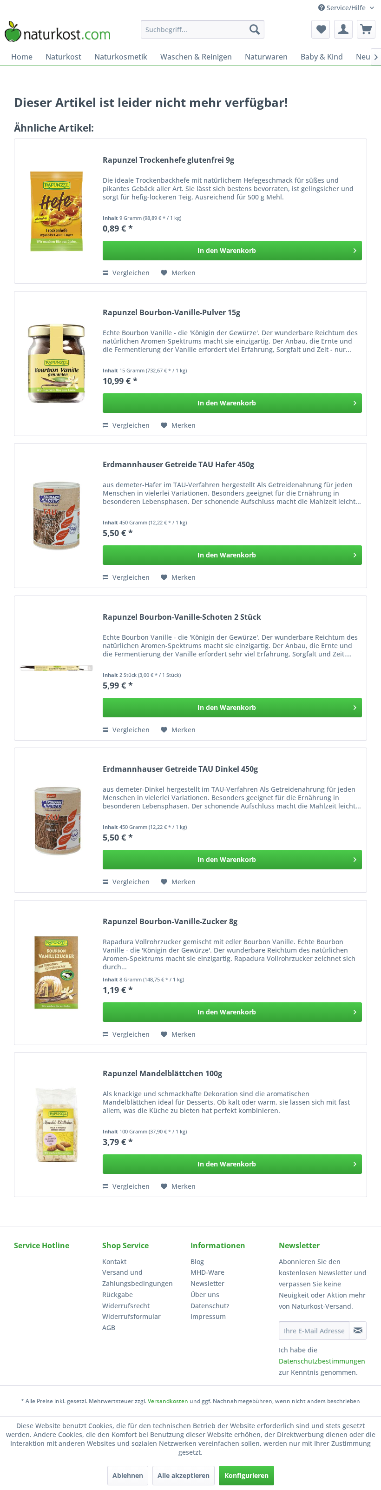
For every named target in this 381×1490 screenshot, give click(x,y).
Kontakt (114, 1261)
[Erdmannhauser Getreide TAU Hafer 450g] (56, 515)
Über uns (204, 1294)
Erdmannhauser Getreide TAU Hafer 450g (178, 465)
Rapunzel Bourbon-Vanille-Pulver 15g (171, 313)
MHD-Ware (207, 1272)
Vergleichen (130, 272)
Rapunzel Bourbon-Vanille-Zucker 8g (170, 922)
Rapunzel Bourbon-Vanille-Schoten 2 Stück (182, 617)
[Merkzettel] (320, 29)
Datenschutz (210, 1305)
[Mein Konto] (343, 29)
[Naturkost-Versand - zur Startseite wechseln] (57, 31)
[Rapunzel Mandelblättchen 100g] (56, 1124)
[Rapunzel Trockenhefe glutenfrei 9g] (56, 211)
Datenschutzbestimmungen (322, 1361)
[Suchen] (254, 29)
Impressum (208, 1316)
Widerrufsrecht (126, 1305)
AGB (108, 1327)
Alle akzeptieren (184, 1475)
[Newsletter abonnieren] (358, 1330)
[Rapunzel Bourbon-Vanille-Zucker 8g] (56, 972)
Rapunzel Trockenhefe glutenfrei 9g (168, 160)
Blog (197, 1261)
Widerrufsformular (131, 1316)
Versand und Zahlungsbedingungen (137, 1278)
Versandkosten (168, 1401)
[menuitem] (203, 29)
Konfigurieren (246, 1475)
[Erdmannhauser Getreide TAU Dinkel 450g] (56, 820)
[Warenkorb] (366, 29)
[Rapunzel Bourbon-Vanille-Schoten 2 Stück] (56, 668)
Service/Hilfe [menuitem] (346, 7)
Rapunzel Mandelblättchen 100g (162, 1074)
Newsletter (207, 1283)
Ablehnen (127, 1475)
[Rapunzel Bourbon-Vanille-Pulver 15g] (56, 363)
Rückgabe (117, 1294)
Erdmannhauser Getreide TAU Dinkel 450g (180, 769)
